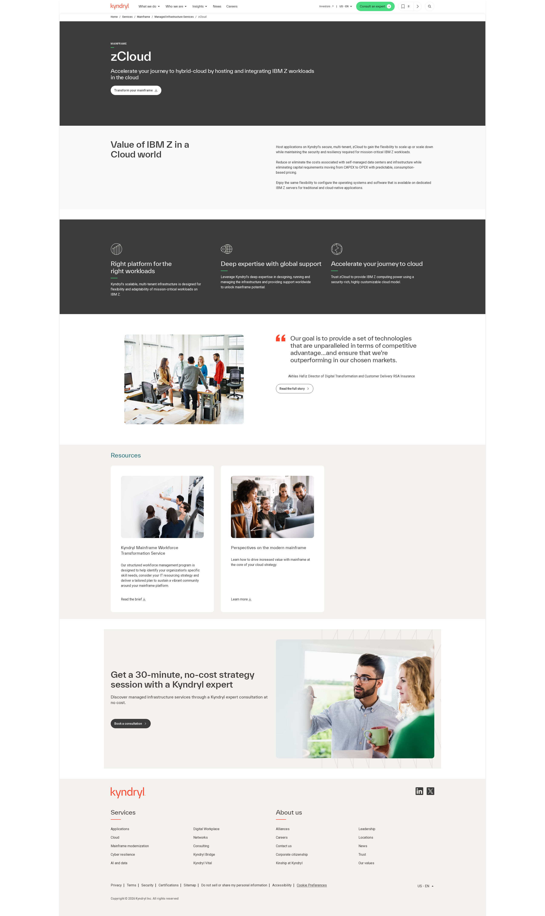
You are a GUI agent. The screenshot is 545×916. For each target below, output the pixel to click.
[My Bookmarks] (417, 6)
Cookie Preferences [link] (312, 885)
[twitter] (430, 791)
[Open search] (429, 6)
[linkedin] (419, 791)
